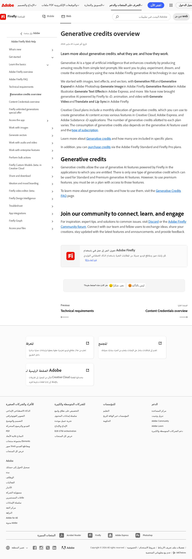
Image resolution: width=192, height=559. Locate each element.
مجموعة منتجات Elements (18, 441)
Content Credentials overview (24, 102)
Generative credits (98, 139)
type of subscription (85, 130)
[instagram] (41, 548)
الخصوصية (132, 547)
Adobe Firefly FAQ (18, 80)
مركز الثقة (11, 507)
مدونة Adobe (11, 523)
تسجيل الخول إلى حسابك (18, 467)
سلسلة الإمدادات (13, 502)
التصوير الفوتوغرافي (15, 416)
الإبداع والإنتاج (61, 426)
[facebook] (35, 548)
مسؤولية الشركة (14, 492)
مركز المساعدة (159, 411)
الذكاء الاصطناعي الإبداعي (18, 411)
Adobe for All (12, 518)
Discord (153, 222)
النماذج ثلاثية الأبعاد (14, 436)
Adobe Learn (157, 426)
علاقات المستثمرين (15, 497)
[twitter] (48, 548)
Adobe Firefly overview (21, 72)
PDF (8, 431)
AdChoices (181, 552)
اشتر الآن (156, 5)
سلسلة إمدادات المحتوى (66, 416)
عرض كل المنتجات (15, 451)
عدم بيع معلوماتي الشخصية (158, 552)
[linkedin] (54, 548)
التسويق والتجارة (93, 5)
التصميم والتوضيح (14, 421)
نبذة (8, 472)
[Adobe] (7, 5)
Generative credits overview (25, 95)
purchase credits (99, 147)
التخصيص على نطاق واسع (67, 411)
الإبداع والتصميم (26, 5)
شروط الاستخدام (147, 547)
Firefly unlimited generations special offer (24, 111)
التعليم (106, 411)
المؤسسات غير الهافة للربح (116, 416)
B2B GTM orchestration (65, 431)
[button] (171, 5)
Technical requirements (21, 87)
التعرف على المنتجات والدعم (125, 5)
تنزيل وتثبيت (157, 416)
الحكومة (107, 421)
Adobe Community (160, 421)
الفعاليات (10, 482)
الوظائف (10, 477)
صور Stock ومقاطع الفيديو (18, 446)
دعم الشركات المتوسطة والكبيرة (167, 431)
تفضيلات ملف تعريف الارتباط (171, 547)
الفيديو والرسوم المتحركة (18, 426)
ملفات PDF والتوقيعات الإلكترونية (59, 5)
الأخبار (9, 487)
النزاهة (9, 512)
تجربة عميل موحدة (63, 421)
